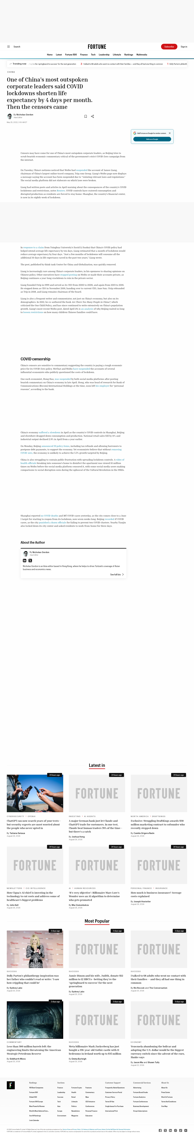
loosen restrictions (33, 312)
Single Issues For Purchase (114, 1106)
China (11, 72)
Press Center (165, 1092)
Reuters (61, 190)
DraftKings (159, 816)
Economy (136, 1042)
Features (88, 1088)
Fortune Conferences (140, 1101)
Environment (61, 1116)
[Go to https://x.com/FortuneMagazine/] (165, 1130)
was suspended (63, 379)
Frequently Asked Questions (115, 1088)
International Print (111, 1111)
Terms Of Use (109, 1101)
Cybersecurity (15, 816)
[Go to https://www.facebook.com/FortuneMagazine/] (160, 1130)
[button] (50, 54)
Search (17, 46)
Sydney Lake (16, 988)
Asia (58, 1106)
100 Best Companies (36, 1088)
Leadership (104, 54)
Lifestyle (117, 54)
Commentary (14, 1042)
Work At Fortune (167, 1097)
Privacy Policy (110, 1097)
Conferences (89, 1106)
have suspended (81, 368)
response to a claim (33, 247)
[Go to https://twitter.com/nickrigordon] (30, 560)
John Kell (14, 905)
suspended (81, 170)
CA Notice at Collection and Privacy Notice (94, 1129)
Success (12, 971)
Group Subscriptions (140, 1111)
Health (73, 1092)
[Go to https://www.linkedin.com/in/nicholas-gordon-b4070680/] (24, 560)
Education (88, 1116)
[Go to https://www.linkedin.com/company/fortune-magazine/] (170, 1130)
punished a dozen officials (52, 522)
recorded (109, 519)
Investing (75, 816)
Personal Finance (141, 888)
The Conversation (158, 988)
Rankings (128, 54)
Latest (59, 54)
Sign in (184, 46)
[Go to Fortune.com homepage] (97, 46)
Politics (74, 1106)
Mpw (87, 1097)
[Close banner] (169, 133)
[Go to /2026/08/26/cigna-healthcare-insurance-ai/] (35, 865)
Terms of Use (66, 1129)
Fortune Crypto (76, 1088)
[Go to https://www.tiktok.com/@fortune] (180, 1130)
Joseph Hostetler (142, 902)
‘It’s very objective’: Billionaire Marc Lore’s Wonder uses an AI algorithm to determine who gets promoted (94, 896)
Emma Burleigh (79, 1059)
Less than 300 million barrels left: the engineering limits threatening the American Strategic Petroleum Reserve (34, 1050)
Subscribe (169, 46)
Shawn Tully (153, 1063)
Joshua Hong (78, 837)
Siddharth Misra (18, 1059)
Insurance (161, 888)
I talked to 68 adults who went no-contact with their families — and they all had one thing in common (105, 64)
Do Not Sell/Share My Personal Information (118, 1129)
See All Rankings (35, 1116)
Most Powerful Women (37, 1106)
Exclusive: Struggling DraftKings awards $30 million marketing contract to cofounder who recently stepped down (158, 824)
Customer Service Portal (113, 1092)
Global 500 (33, 1097)
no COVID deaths (49, 515)
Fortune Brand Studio (140, 1092)
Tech (93, 54)
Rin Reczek (139, 988)
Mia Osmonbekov (80, 905)
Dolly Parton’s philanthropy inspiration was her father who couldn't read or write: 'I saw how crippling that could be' (33, 979)
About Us (164, 1088)
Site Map (164, 1106)
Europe (59, 1111)
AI (70, 888)
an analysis (87, 308)
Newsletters (14, 888)
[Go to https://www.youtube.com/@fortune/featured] (185, 1130)
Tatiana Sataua (17, 833)
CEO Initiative (90, 1101)
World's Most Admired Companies (40, 1111)
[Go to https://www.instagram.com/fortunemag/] (175, 1130)
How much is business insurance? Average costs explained (156, 894)
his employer (102, 385)
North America (140, 816)
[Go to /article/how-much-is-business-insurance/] (159, 865)
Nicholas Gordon (24, 115)
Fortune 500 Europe (36, 1101)
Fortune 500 (71, 54)
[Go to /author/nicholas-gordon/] (26, 554)
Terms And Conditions (168, 1101)
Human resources (85, 888)
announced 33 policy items (55, 446)
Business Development (141, 1106)
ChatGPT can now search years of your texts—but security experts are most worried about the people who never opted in (34, 824)
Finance (84, 54)
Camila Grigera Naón (144, 833)
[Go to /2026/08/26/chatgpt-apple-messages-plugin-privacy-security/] (35, 793)
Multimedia (141, 54)
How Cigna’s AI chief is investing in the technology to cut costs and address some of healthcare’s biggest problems (33, 896)
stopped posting (68, 274)
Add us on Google (152, 139)
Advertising (137, 1088)
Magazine (74, 1116)
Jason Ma (138, 1063)
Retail (73, 1097)
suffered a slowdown (49, 432)
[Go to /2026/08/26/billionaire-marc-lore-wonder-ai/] (97, 865)
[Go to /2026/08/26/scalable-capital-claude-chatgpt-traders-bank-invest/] (97, 793)
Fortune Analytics (139, 1097)
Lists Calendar (34, 1120)
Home (50, 54)
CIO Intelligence (36, 888)
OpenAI (32, 816)
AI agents (90, 816)
